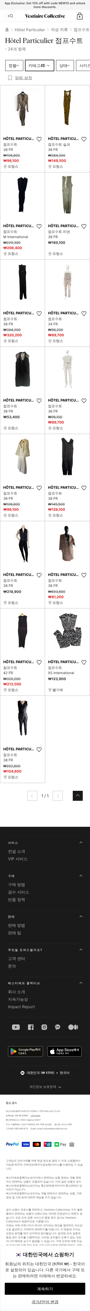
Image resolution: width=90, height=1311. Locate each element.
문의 (12, 965)
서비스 (13, 843)
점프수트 (82, 29)
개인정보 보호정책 (42, 1087)
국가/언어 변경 (45, 1302)
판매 (11, 916)
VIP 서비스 (18, 858)
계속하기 (45, 1289)
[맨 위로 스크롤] (78, 796)
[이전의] (32, 796)
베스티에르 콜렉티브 (24, 983)
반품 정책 (16, 899)
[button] (79, 15)
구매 (11, 876)
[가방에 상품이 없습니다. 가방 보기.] (79, 15)
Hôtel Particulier (30, 29)
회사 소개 (16, 991)
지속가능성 (18, 999)
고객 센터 (16, 958)
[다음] (58, 796)
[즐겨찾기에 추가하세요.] (39, 139)
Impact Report (21, 1006)
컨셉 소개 (16, 851)
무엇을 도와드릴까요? (25, 950)
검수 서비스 (18, 891)
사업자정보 (35, 1115)
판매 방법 (16, 925)
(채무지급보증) (43, 1164)
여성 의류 (59, 29)
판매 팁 (14, 932)
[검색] (10, 16)
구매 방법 (16, 884)
